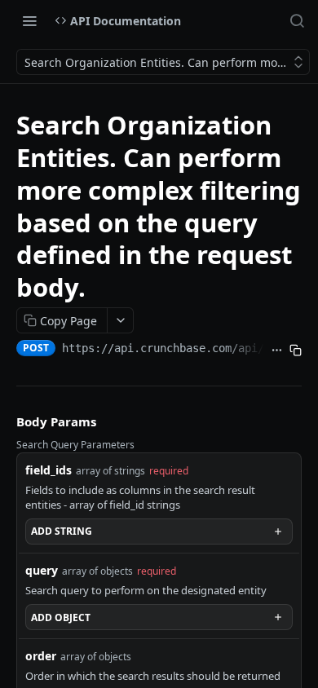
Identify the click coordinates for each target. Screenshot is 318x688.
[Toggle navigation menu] (29, 20)
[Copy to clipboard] (295, 349)
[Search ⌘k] (297, 20)
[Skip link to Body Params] (5, 421)
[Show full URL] (277, 349)
